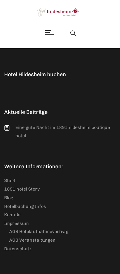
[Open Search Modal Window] (73, 32)
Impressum (16, 223)
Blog (8, 197)
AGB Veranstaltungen (32, 240)
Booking (62, 32)
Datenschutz (18, 248)
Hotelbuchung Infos (25, 206)
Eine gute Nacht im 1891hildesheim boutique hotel (62, 131)
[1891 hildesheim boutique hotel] (60, 12)
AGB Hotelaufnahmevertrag (38, 231)
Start (9, 180)
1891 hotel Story (22, 189)
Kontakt (12, 214)
